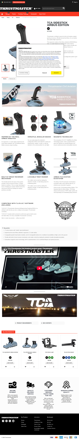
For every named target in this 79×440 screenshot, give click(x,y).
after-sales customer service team (48, 400)
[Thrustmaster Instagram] (6, 421)
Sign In (75, 2)
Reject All (44, 72)
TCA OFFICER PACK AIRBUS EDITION (29, 353)
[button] (6, 2)
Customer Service (51, 428)
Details (4, 78)
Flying (8, 17)
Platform (18, 17)
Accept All (56, 72)
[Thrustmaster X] (10, 421)
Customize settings (24, 72)
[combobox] (53, 8)
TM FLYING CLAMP (49, 352)
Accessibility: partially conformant (39, 429)
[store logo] (16, 8)
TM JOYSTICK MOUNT (69, 352)
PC (12, 17)
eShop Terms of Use (46, 56)
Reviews (12, 78)
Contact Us (49, 426)
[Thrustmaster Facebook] (3, 421)
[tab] (5, 78)
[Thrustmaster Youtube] (13, 421)
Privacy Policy (55, 56)
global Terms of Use (43, 59)
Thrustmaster (37, 420)
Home (3, 17)
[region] (40, 60)
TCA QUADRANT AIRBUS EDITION (10, 352)
